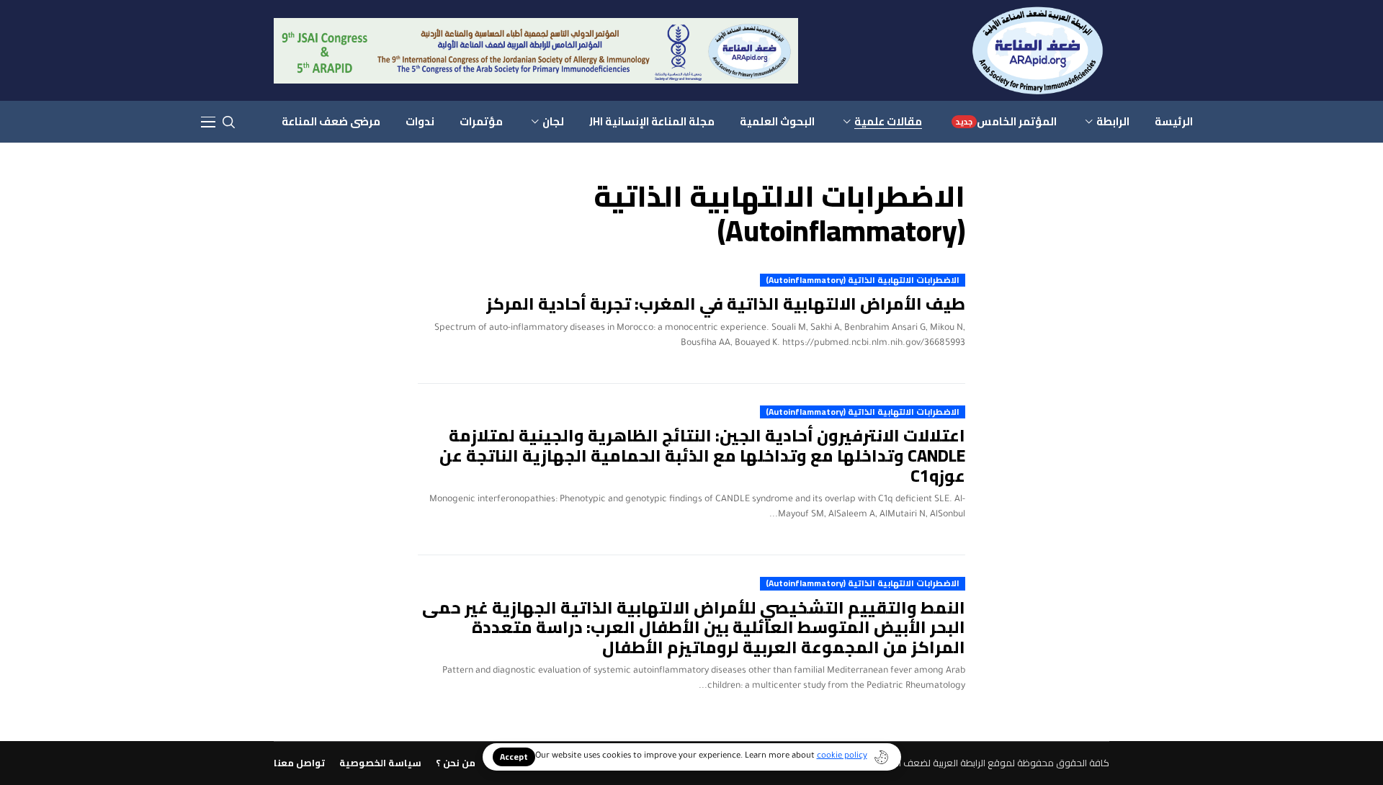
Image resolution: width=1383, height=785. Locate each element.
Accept (514, 756)
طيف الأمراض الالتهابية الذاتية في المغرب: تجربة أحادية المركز (725, 303)
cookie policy (842, 756)
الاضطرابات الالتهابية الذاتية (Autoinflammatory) (862, 280)
